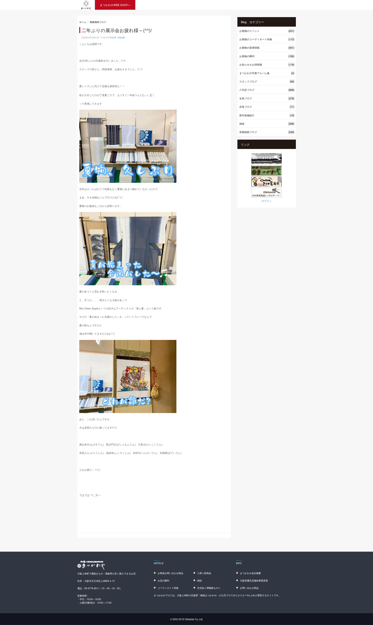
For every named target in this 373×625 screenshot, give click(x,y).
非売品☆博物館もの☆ (208, 587)
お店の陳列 (163, 580)
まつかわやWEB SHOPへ (115, 5)
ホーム (82, 22)
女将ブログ (266, 98)
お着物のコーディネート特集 (266, 39)
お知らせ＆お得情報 (266, 64)
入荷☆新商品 (204, 573)
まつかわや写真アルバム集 (266, 73)
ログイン (266, 201)
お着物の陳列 (266, 56)
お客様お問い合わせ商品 (170, 573)
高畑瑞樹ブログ (98, 22)
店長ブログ (266, 107)
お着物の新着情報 (266, 47)
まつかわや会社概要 (250, 573)
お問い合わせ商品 (249, 587)
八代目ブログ (266, 90)
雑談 (266, 123)
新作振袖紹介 (266, 115)
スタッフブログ (266, 81)
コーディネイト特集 (168, 587)
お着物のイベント (266, 31)
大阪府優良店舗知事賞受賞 (254, 580)
